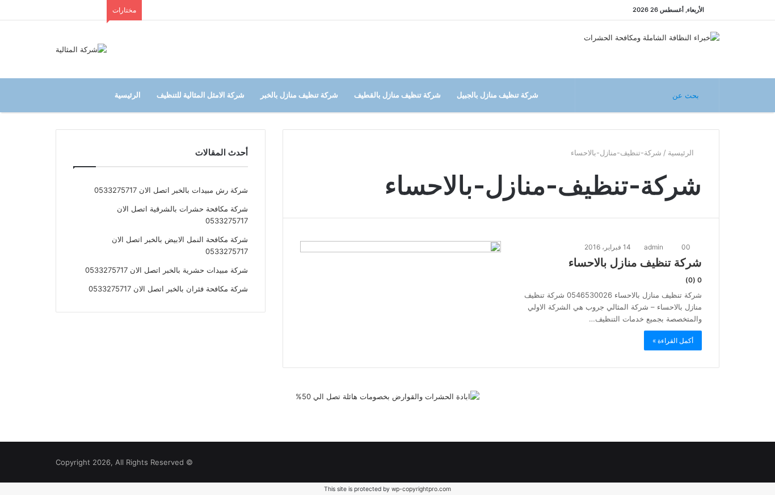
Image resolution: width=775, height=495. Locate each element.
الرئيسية (128, 95)
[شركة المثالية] (81, 49)
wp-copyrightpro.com (421, 489)
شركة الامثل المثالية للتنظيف (201, 95)
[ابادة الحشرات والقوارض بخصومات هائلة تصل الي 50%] (387, 401)
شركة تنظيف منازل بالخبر (299, 95)
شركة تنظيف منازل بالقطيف (397, 95)
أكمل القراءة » (672, 340)
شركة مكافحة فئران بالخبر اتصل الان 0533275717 (168, 288)
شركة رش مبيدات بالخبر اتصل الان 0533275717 (171, 189)
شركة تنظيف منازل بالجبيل (497, 95)
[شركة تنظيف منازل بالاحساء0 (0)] (400, 282)
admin (654, 247)
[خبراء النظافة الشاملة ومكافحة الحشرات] (651, 39)
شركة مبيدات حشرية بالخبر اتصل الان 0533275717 (166, 269)
